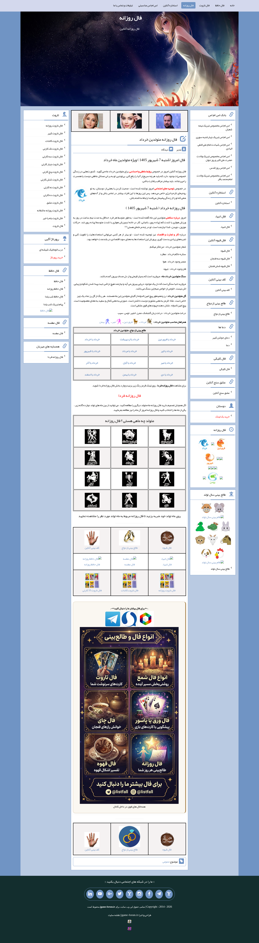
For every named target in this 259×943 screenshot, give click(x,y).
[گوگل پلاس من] (110, 894)
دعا (228, 345)
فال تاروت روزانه (54, 125)
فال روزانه (188, 5)
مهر (114, 321)
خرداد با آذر (92, 362)
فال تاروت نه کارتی (53, 187)
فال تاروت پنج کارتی (53, 171)
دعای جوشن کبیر (221, 337)
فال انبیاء (167, 564)
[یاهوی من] (169, 894)
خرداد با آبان (129, 362)
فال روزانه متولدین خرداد (158, 139)
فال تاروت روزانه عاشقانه (50, 210)
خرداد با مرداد (129, 351)
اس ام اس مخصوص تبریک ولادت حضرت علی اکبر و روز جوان (214, 158)
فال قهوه (225, 250)
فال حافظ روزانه (92, 564)
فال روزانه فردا (55, 357)
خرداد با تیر (167, 351)
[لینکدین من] (90, 894)
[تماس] (129, 894)
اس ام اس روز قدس (220, 167)
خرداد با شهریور (92, 351)
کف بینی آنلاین (222, 289)
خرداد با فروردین (167, 339)
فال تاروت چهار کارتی (52, 164)
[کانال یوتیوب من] (100, 894)
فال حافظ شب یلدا (54, 296)
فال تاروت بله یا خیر (53, 218)
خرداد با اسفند (92, 374)
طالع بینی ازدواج (221, 313)
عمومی (165, 861)
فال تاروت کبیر (55, 133)
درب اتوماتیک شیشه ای (51, 249)
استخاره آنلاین (170, 5)
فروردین (128, 321)
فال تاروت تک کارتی (53, 148)
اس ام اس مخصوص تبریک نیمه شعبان (215, 127)
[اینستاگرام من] (139, 894)
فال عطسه (129, 564)
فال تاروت (204, 5)
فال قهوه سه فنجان (220, 258)
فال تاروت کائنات (54, 141)
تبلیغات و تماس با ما (123, 5)
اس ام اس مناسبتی (147, 5)
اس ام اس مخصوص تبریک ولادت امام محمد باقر (214, 177)
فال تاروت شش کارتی (52, 179)
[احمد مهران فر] (168, 121)
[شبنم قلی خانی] (90, 121)
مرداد (143, 321)
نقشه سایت (114, 915)
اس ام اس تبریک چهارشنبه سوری (213, 137)
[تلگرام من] (159, 894)
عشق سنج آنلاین (221, 392)
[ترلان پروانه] (129, 121)
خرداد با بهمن (130, 374)
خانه (232, 5)
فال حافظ (219, 5)
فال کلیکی (224, 369)
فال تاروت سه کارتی (52, 156)
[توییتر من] (119, 894)
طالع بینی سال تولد (220, 568)
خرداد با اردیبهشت (129, 339)
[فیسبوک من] (149, 894)
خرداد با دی (167, 374)
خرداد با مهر (167, 362)
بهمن (101, 321)
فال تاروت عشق (55, 202)
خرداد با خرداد (92, 339)
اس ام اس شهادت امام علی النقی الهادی (215, 146)
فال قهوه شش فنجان (219, 266)
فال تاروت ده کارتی (53, 194)
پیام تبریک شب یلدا (53, 304)
